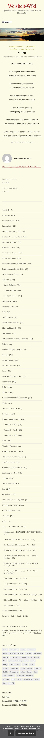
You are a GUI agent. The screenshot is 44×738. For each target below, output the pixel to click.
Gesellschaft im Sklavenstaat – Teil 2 (17, 545)
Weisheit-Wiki (22, 5)
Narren (29, 668)
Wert (19, 679)
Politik (5, 672)
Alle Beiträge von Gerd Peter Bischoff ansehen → (21, 167)
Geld (4, 312)
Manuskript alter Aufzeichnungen (15, 398)
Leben (12, 664)
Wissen (36, 679)
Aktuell (4, 210)
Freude (20, 653)
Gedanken (37, 653)
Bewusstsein (14, 650)
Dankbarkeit (7, 226)
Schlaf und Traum (9, 462)
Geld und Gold (8, 317)
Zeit (4, 683)
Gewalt (36, 657)
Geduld (5, 657)
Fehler (5, 653)
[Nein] (41, 731)
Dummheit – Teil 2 (11, 430)
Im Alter (5, 355)
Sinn (35, 672)
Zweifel (11, 683)
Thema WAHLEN (8, 484)
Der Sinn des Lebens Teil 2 (12, 237)
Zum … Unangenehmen (11, 527)
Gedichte (6, 280)
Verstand (11, 676)
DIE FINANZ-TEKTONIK (23, 142)
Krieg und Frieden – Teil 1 (13, 578)
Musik (4, 403)
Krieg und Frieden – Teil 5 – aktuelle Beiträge (21, 600)
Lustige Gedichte (10, 290)
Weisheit (6, 679)
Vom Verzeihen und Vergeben (13, 500)
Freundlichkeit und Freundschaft (14, 264)
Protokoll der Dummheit (11, 419)
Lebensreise (7, 382)
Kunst (4, 371)
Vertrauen (20, 676)
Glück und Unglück (9, 328)
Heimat (5, 344)
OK (11, 733)
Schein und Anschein (10, 451)
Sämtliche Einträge (9, 446)
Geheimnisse (7, 301)
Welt (13, 679)
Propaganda (14, 672)
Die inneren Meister (10, 242)
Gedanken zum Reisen (10, 274)
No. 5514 (5, 183)
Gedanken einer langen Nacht (13, 269)
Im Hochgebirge (8, 360)
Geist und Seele (8, 307)
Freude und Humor (9, 258)
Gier (4, 661)
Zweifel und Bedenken (10, 611)
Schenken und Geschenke (12, 457)
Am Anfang (6, 215)
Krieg (5, 664)
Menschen (14, 668)
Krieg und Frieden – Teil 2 (13, 584)
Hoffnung (18, 661)
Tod (4, 489)
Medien (5, 668)
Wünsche (6, 516)
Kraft (32, 661)
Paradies (37, 668)
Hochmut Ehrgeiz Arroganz (12, 349)
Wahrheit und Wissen (10, 505)
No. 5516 (5, 191)
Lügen (25, 664)
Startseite (37, 633)
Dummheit (31, 650)
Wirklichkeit (27, 679)
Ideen (26, 661)
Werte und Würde (9, 510)
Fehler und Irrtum (9, 248)
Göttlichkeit (7, 333)
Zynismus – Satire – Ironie (12, 616)
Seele (29, 672)
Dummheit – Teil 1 (11, 425)
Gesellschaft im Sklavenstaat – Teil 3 (17, 550)
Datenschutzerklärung (26, 733)
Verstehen (6, 494)
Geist (24, 657)
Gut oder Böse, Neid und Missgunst (15, 339)
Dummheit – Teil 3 (11, 435)
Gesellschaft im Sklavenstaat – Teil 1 (17, 539)
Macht (5, 392)
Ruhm (4, 441)
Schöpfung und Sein (10, 473)
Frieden (28, 653)
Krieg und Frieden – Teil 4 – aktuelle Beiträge (21, 595)
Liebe (4, 387)
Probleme (6, 414)
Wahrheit (29, 676)
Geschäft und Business (11, 323)
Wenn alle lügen (27, 49)
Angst (5, 650)
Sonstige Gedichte (11, 296)
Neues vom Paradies (10, 408)
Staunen (5, 478)
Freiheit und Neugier (10, 253)
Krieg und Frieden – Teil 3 (13, 589)
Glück (11, 661)
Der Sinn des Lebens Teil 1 (12, 231)
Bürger (23, 650)
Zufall (4, 521)
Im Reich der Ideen (9, 366)
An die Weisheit (8, 221)
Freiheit (13, 653)
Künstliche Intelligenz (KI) (12, 376)
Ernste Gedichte (16, 47)
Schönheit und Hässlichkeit (12, 468)
